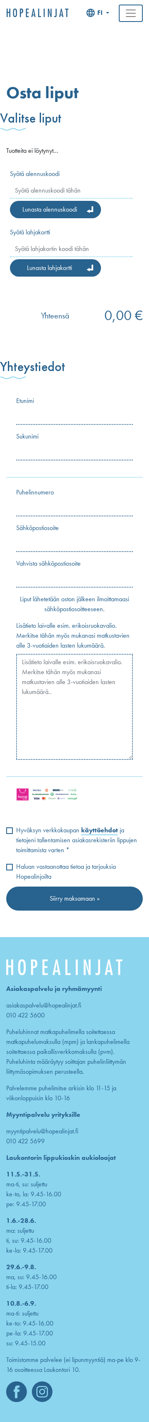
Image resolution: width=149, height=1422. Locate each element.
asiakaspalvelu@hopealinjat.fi (43, 1005)
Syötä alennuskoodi (35, 173)
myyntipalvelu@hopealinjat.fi (42, 1131)
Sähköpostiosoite (37, 527)
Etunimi (25, 400)
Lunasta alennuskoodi (49, 209)
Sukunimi (27, 436)
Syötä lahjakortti (30, 232)
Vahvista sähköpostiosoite (48, 563)
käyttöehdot (99, 830)
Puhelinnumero (35, 492)
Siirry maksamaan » (75, 898)
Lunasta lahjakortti (49, 267)
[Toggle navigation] (131, 13)
